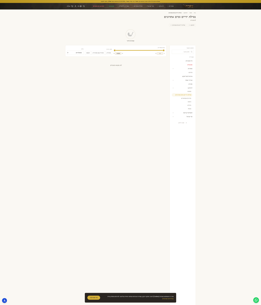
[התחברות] (75, 6)
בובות (189, 109)
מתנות (189, 91)
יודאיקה (161, 6)
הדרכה (190, 72)
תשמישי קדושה (187, 113)
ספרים (190, 84)
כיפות (189, 102)
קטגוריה (191, 57)
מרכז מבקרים (138, 6)
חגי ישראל (150, 6)
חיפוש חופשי (190, 48)
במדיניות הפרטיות (168, 299)
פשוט (88, 53)
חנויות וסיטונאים (98, 6)
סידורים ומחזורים (186, 98)
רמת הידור (109, 49)
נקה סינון (181, 123)
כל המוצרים (189, 61)
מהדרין (109, 53)
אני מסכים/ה (94, 298)
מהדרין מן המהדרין (98, 53)
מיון (82, 49)
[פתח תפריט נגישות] (4, 300)
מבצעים (111, 6)
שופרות (171, 6)
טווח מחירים (161, 47)
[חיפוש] (84, 6)
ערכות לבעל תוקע (187, 76)
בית (195, 13)
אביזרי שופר (188, 80)
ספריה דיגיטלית (124, 6)
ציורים (189, 105)
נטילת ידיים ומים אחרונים (178, 25)
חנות (191, 13)
